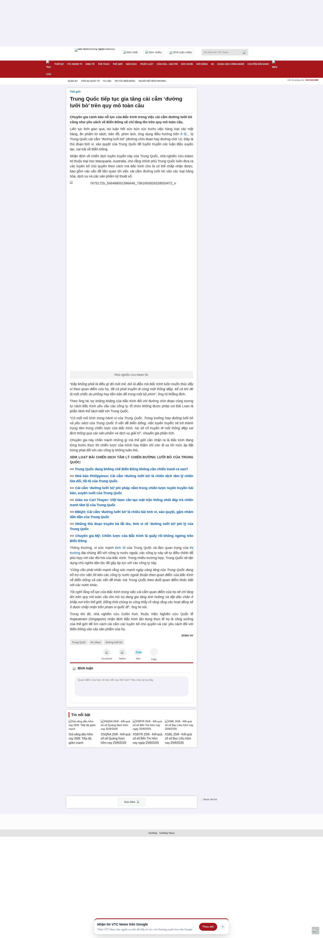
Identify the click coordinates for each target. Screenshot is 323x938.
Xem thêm (130, 802)
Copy (154, 659)
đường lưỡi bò (114, 642)
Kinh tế (90, 64)
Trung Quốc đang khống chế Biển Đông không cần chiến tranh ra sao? (131, 469)
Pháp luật (146, 64)
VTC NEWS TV (74, 64)
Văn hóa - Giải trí (167, 64)
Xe (212, 64)
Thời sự (59, 64)
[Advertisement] (229, 144)
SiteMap (152, 833)
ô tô (184, 134)
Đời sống (202, 64)
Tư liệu (107, 81)
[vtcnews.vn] (107, 652)
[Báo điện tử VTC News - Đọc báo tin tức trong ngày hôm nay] (95, 54)
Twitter (122, 658)
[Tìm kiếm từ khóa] (245, 52)
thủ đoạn (95, 642)
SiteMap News (167, 833)
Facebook (106, 658)
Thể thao (103, 64)
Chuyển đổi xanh (258, 64)
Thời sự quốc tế (90, 81)
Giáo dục (131, 64)
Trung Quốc (79, 642)
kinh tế (120, 548)
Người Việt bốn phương (152, 81)
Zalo (138, 658)
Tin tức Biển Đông (125, 81)
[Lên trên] (315, 930)
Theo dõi (208, 926)
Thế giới (117, 64)
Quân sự (73, 81)
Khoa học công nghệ (230, 64)
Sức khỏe (187, 64)
